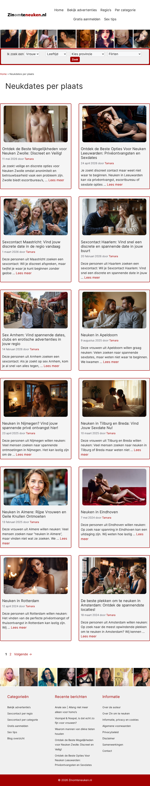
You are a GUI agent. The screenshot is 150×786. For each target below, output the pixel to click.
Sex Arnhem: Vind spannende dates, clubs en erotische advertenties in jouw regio (33, 339)
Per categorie (125, 10)
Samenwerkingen (112, 744)
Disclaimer (108, 738)
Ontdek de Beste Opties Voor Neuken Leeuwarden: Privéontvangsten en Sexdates (113, 153)
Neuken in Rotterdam (20, 601)
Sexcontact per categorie (22, 719)
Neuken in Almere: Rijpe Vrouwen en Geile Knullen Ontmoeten (34, 514)
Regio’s (105, 10)
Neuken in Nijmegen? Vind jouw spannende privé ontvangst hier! (30, 425)
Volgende (23, 654)
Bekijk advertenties (82, 10)
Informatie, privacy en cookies (120, 719)
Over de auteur (111, 707)
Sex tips (110, 19)
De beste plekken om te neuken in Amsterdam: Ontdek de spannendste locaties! (112, 605)
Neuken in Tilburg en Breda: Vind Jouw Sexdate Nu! (109, 425)
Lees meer (56, 180)
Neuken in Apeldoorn (99, 335)
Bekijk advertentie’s (19, 707)
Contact (107, 750)
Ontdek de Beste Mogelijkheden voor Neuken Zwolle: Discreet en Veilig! (34, 151)
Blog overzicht (16, 738)
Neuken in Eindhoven (99, 512)
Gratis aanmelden (86, 19)
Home (58, 10)
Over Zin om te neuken (116, 713)
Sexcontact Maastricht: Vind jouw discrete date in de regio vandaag (31, 244)
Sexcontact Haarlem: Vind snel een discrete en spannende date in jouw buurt (112, 246)
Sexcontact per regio (20, 713)
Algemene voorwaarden (116, 725)
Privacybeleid (110, 732)
